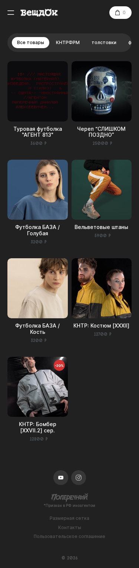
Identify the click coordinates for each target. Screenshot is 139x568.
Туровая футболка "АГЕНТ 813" (37, 132)
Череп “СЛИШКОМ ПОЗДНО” (101, 132)
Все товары (30, 42)
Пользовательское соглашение (69, 536)
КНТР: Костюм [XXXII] (101, 325)
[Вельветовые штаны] (102, 190)
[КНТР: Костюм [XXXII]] (102, 288)
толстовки (104, 42)
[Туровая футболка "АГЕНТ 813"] (37, 91)
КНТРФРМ (68, 42)
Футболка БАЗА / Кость (37, 328)
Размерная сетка (69, 518)
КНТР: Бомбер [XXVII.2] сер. (37, 427)
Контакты (69, 527)
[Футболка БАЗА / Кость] (37, 288)
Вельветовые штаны (101, 227)
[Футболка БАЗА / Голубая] (37, 190)
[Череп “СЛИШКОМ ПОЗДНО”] (102, 91)
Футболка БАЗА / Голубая (37, 230)
